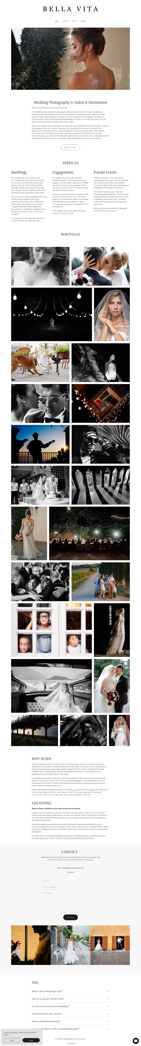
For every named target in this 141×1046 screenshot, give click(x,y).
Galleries (65, 21)
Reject (12, 1040)
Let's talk (70, 917)
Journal (83, 21)
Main (56, 21)
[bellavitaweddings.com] (70, 10)
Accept (31, 1040)
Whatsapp (70, 872)
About (74, 21)
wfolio (72, 1043)
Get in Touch (71, 147)
